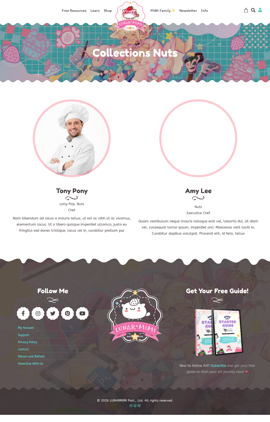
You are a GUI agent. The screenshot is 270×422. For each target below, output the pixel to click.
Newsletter (188, 10)
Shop (108, 10)
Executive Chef (198, 213)
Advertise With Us (30, 364)
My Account (26, 328)
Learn (95, 10)
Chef (71, 210)
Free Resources (74, 10)
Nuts (80, 204)
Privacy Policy (27, 342)
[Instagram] (211, 150)
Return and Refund (31, 356)
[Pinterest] (67, 313)
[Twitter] (198, 150)
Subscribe (218, 366)
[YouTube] (82, 313)
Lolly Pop (67, 204)
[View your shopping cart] (245, 10)
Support (23, 335)
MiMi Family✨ (163, 10)
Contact (23, 349)
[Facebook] (185, 150)
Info (204, 10)
